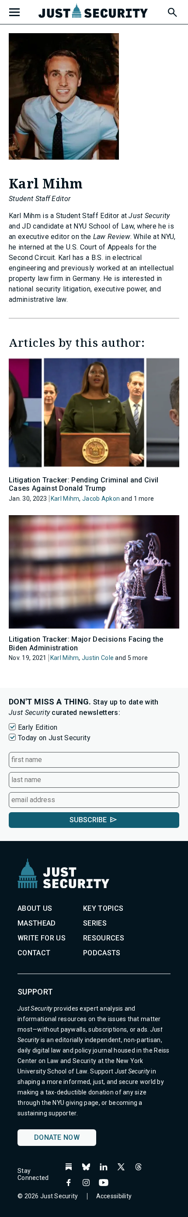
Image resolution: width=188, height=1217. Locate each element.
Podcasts (102, 953)
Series (95, 923)
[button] (171, 10)
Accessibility (114, 1196)
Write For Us (41, 938)
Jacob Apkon (101, 498)
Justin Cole (98, 657)
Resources (103, 938)
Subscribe (88, 820)
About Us (34, 908)
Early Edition (37, 727)
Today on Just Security (54, 738)
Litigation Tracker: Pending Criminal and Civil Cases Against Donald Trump (84, 484)
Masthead (36, 923)
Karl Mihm (65, 498)
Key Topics (103, 908)
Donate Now (57, 1137)
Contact (33, 953)
